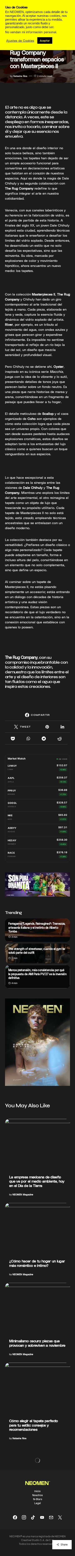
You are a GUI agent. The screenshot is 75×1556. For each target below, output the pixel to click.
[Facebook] (15, 1517)
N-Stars (37, 1499)
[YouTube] (42, 1517)
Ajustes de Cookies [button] (20, 40)
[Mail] (51, 1517)
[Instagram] (24, 1517)
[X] (60, 1517)
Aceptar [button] (45, 40)
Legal (37, 1503)
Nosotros (37, 1495)
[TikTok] (33, 1517)
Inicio (37, 1491)
